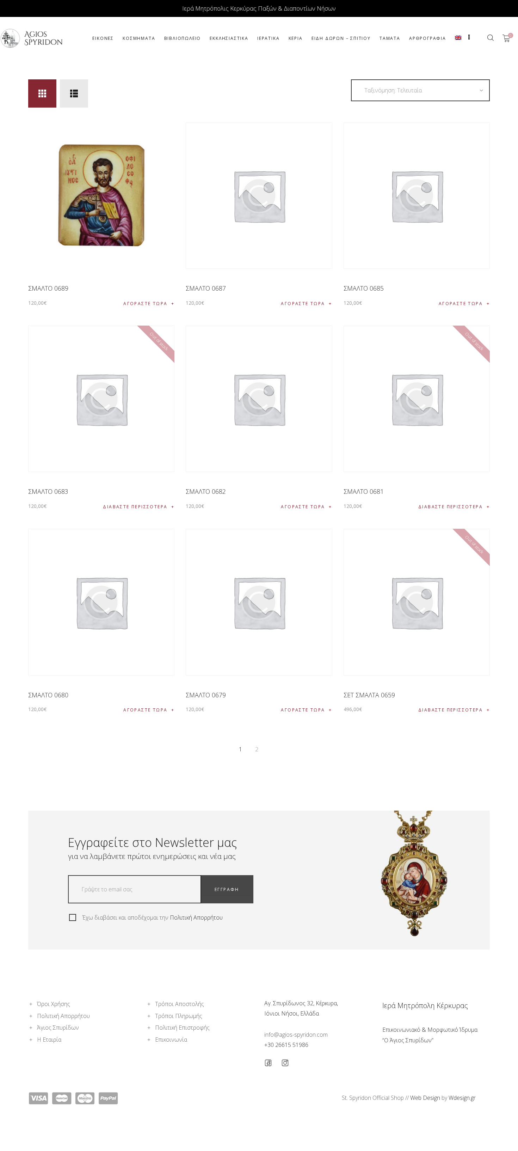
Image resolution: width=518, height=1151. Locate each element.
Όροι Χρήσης (53, 1004)
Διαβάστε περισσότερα (135, 507)
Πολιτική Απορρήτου (196, 917)
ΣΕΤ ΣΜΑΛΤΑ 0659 (369, 695)
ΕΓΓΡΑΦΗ (227, 889)
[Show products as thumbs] (42, 93)
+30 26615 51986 (286, 1045)
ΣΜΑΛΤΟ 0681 (364, 491)
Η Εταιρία (49, 1039)
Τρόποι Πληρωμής (178, 1016)
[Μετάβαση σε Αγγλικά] (457, 38)
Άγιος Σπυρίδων (58, 1027)
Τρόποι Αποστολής (179, 1004)
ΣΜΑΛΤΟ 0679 (206, 695)
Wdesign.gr (462, 1098)
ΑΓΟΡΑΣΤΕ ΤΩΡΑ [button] (145, 304)
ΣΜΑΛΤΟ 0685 (364, 288)
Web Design (425, 1098)
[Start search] (490, 38)
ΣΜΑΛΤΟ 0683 (48, 491)
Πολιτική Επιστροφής (182, 1027)
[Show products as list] (74, 93)
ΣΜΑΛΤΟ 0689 (48, 288)
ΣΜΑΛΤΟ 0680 (48, 695)
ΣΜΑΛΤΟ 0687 (206, 288)
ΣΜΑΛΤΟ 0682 (206, 491)
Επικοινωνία (171, 1039)
